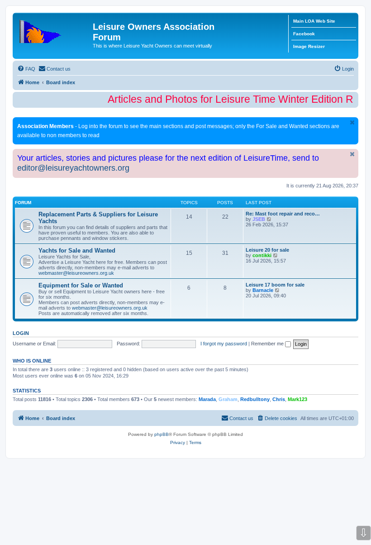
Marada (207, 399)
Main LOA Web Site (314, 21)
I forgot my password (223, 343)
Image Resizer (309, 46)
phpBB (161, 434)
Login (21, 333)
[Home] (54, 29)
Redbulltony (255, 399)
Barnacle (262, 290)
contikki (261, 255)
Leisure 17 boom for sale (275, 284)
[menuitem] (26, 68)
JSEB (258, 219)
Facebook (304, 33)
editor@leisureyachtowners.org (73, 167)
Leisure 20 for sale (267, 250)
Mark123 (297, 399)
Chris (278, 399)
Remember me (268, 343)
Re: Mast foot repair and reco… (283, 213)
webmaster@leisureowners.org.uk (76, 273)
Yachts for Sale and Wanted (76, 250)
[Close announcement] (352, 122)
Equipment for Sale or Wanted (80, 285)
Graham (228, 399)
